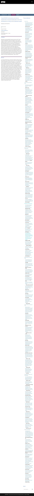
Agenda (9, 14)
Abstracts (13, 14)
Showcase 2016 (4, 14)
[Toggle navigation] (32, 2)
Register (17, 14)
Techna (28, 494)
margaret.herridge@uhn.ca (4, 30)
